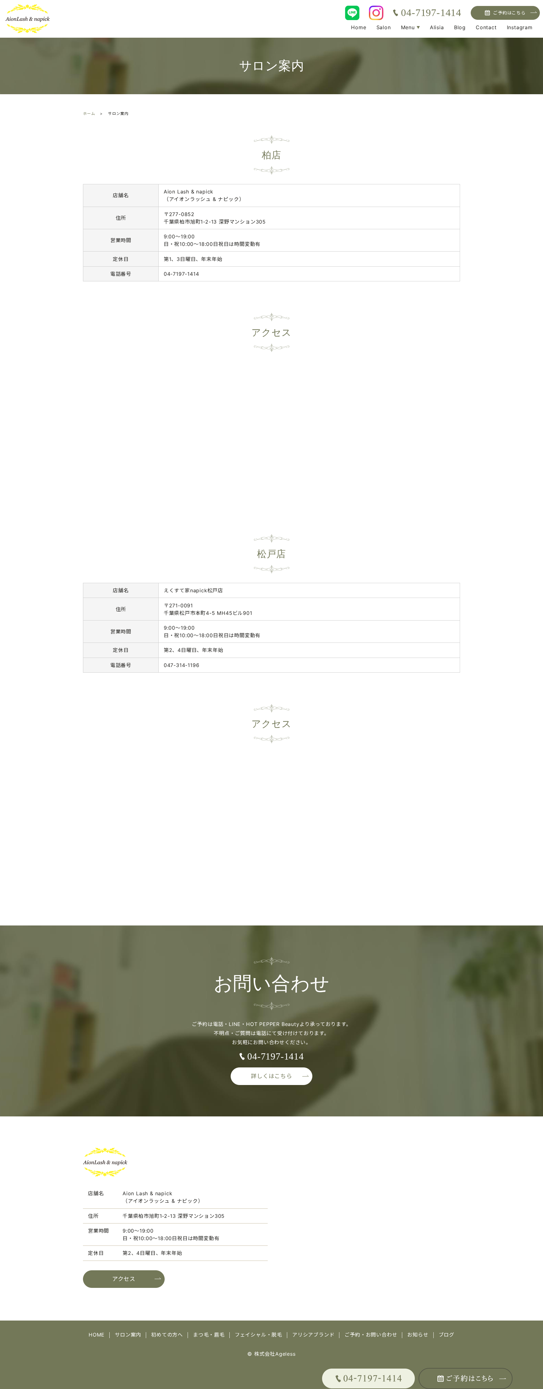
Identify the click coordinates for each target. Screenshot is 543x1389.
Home (358, 27)
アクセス (123, 1279)
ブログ (446, 1335)
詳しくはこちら (271, 1076)
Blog (460, 27)
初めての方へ (167, 1335)
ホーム (89, 113)
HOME (97, 1335)
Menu (408, 27)
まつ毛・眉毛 (209, 1335)
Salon (383, 27)
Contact (486, 27)
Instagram (520, 27)
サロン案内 (128, 1335)
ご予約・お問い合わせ (370, 1335)
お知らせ (417, 1335)
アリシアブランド (313, 1335)
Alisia (437, 27)
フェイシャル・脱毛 (258, 1335)
